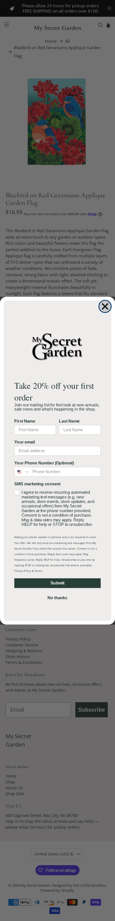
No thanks (57, 598)
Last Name (69, 421)
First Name (24, 421)
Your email (24, 442)
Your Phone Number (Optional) (44, 463)
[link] (57, 346)
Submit (57, 583)
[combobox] (22, 471)
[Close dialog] (105, 306)
